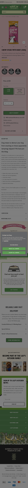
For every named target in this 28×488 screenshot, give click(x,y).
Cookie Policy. (6, 241)
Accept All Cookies (14, 252)
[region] (14, 244)
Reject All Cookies (14, 248)
